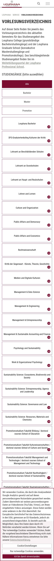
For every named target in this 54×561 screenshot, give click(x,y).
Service (16, 15)
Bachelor (27, 93)
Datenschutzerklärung (20, 539)
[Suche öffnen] (38, 3)
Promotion (27, 110)
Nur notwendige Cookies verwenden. (27, 551)
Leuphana (6, 15)
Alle (27, 84)
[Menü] (48, 3)
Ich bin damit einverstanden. (27, 556)
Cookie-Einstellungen (27, 545)
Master (27, 101)
